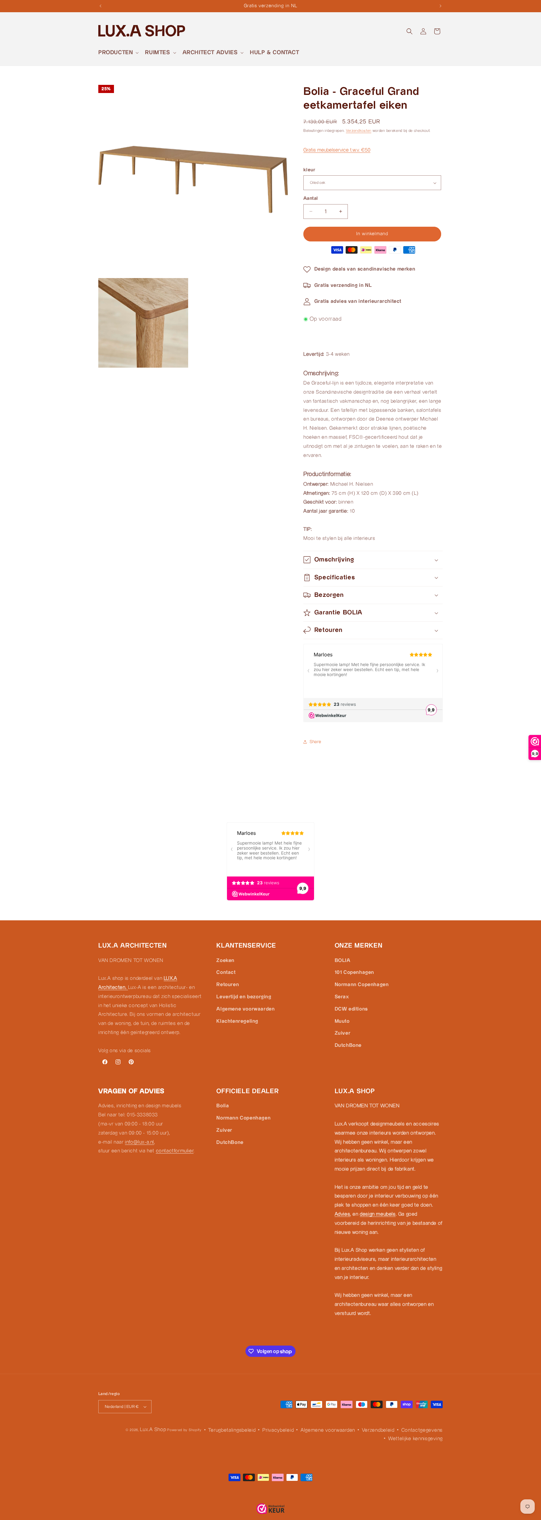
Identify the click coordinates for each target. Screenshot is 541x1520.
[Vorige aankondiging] (100, 6)
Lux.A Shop (153, 1429)
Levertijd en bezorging (243, 997)
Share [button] (316, 742)
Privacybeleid (278, 1430)
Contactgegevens (422, 1430)
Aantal (310, 198)
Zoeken (225, 960)
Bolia (222, 1106)
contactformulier (175, 1151)
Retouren (227, 984)
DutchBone (348, 1045)
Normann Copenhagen (362, 984)
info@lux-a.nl (139, 1142)
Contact (225, 972)
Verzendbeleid (378, 1430)
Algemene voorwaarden (245, 1009)
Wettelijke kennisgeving (415, 1438)
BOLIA (343, 960)
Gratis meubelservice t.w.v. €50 (336, 150)
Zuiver (343, 1033)
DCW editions (351, 1009)
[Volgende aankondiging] (440, 6)
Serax (342, 997)
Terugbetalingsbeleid (231, 1430)
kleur (309, 170)
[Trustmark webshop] (270, 1510)
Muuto (342, 1021)
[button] (118, 52)
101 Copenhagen (354, 972)
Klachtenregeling (237, 1021)
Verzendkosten (358, 130)
